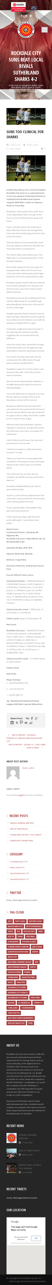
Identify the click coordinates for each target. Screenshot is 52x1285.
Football (30, 936)
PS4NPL (27, 972)
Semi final (35, 997)
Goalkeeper (13, 941)
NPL (36, 962)
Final (40, 931)
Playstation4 (14, 972)
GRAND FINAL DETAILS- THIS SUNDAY (25, 834)
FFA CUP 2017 (29, 931)
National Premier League (19, 962)
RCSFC (10, 982)
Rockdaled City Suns (17, 997)
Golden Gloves (29, 941)
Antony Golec (35, 921)
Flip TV (11, 936)
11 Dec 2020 (27, 1142)
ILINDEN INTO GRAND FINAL (21, 840)
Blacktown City (15, 926)
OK (36, 1238)
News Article (15, 148)
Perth (33, 967)
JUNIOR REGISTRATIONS (18, 952)
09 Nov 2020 (27, 1154)
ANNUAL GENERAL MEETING (22, 823)
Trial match (13, 1013)
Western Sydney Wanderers (20, 1018)
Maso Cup (12, 957)
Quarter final (28, 977)
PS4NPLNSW (13, 977)
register (21, 982)
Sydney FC (38, 1003)
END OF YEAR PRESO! (19, 829)
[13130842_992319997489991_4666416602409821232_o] (25, 116)
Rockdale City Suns (17, 987)
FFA (18, 931)
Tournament (28, 1008)
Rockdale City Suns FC (18, 992)
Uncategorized (16, 861)
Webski (42, 1281)
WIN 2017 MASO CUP (16, 1023)
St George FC (24, 1003)
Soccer (11, 1003)
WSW (30, 1023)
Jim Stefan (37, 947)
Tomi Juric (13, 1008)
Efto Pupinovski (33, 926)
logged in (22, 795)
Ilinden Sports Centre (18, 947)
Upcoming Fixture (17, 879)
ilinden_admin (32, 145)
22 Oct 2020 (27, 1172)
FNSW (20, 936)
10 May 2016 (15, 145)
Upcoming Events (17, 873)
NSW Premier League (17, 967)
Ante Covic (20, 921)
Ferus (10, 931)
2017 (9, 921)
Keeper (35, 952)
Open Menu (44, 30)
